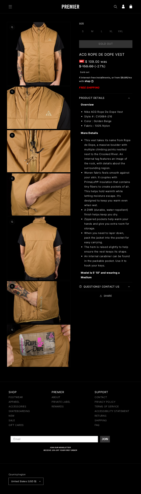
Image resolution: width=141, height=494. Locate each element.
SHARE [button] (108, 295)
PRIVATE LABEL (61, 401)
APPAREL (14, 401)
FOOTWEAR (16, 397)
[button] (10, 6)
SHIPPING (101, 420)
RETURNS (100, 415)
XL (111, 31)
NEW (11, 415)
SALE (12, 420)
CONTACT (101, 397)
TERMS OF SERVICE (107, 406)
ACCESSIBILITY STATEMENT (112, 411)
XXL (120, 31)
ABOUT (56, 397)
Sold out (106, 43)
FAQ (97, 425)
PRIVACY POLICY (105, 401)
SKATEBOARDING (19, 411)
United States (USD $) (23, 481)
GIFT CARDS (16, 425)
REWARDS (58, 406)
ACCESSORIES (17, 406)
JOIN (105, 439)
